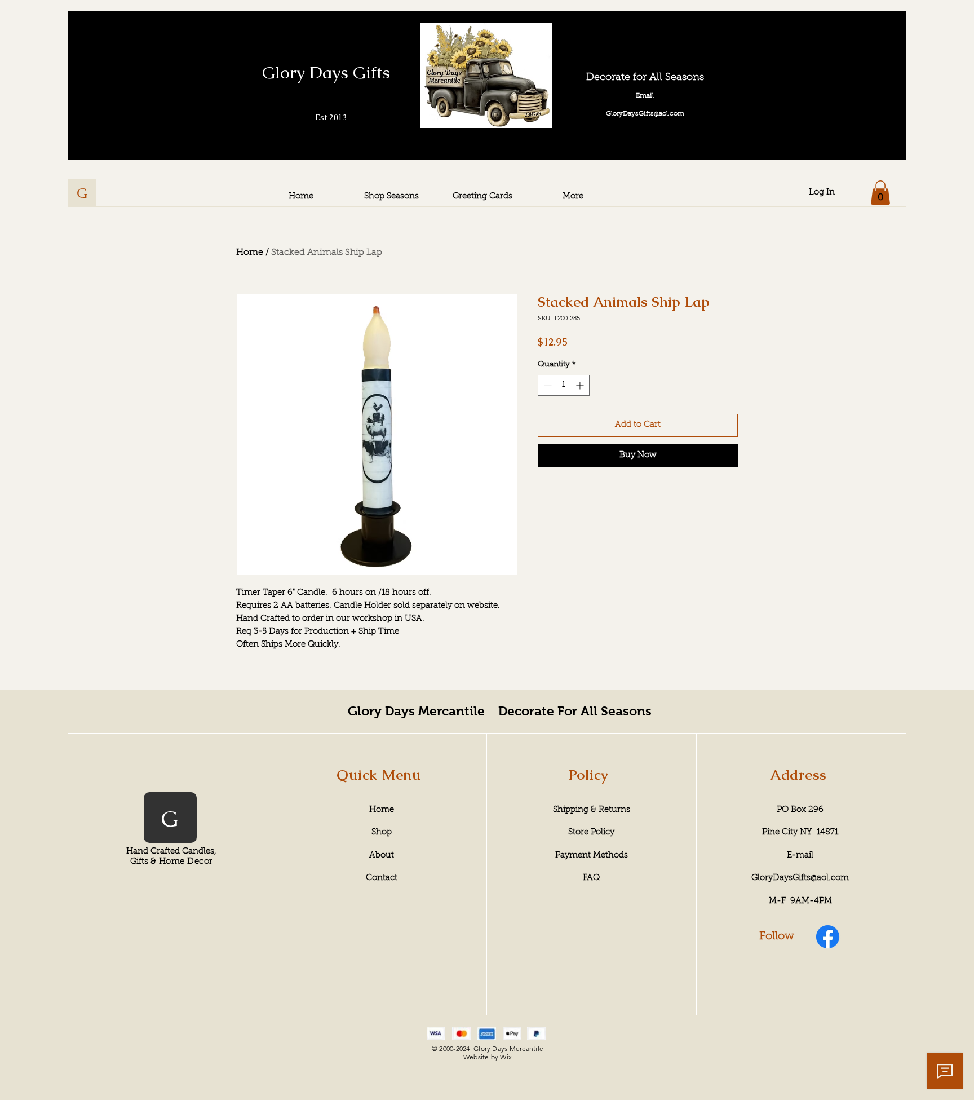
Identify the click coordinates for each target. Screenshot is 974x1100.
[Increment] (581, 385)
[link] (880, 192)
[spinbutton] (564, 385)
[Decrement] (546, 385)
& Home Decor (181, 862)
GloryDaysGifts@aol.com (800, 878)
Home (249, 252)
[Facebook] (827, 936)
